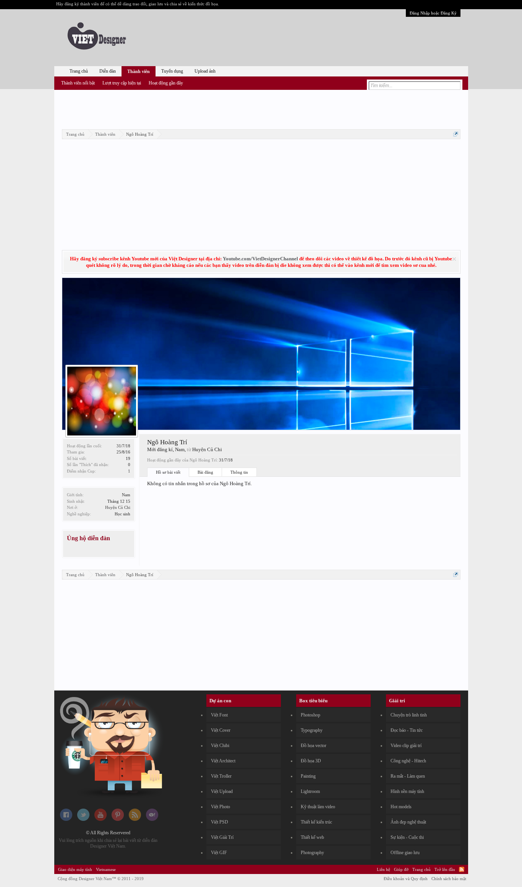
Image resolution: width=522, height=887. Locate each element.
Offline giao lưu (405, 852)
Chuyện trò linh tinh (409, 715)
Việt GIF (219, 852)
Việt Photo (220, 806)
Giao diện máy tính (75, 869)
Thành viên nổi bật (78, 83)
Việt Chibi (220, 745)
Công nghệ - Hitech (408, 761)
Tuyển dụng (172, 71)
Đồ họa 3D (311, 761)
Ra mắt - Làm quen (408, 776)
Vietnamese (106, 869)
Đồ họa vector (313, 745)
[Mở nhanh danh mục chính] (455, 134)
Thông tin (239, 472)
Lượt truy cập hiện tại (121, 83)
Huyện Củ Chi (117, 507)
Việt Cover (220, 730)
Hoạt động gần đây (166, 83)
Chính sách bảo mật (448, 878)
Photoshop (310, 715)
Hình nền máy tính (407, 791)
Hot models (401, 806)
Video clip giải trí (406, 745)
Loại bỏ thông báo (454, 259)
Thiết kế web (312, 837)
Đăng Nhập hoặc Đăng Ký (433, 13)
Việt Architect (223, 761)
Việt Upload (222, 791)
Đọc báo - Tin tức (407, 730)
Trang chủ (79, 71)
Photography (312, 852)
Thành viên (138, 71)
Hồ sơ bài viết (168, 472)
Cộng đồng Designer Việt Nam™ (101, 878)
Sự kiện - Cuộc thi (407, 837)
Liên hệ (383, 869)
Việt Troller (221, 776)
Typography (312, 730)
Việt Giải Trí (222, 837)
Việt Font (219, 715)
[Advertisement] (261, 108)
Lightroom (310, 791)
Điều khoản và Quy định (406, 878)
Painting (308, 776)
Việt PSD (219, 822)
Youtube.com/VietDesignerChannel (260, 259)
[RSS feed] (135, 819)
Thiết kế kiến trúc (316, 822)
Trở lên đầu (444, 869)
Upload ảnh (205, 71)
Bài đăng (205, 472)
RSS (461, 869)
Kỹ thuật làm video (318, 806)
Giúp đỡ (401, 869)
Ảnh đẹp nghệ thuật (408, 822)
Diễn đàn (107, 71)
